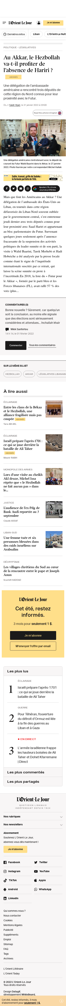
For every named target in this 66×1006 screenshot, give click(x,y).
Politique (10, 47)
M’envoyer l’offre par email (33, 646)
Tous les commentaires (42, 345)
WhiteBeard (28, 994)
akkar (29, 374)
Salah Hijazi (14, 105)
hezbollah (12, 374)
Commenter (16, 345)
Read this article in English (45, 113)
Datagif (16, 991)
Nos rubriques (12, 816)
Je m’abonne (33, 635)
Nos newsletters (13, 824)
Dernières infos (16, 34)
